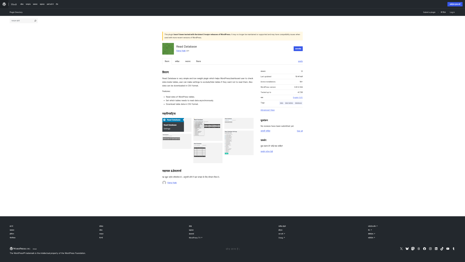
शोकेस (101, 226)
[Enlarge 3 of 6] (219, 121)
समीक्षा (177, 61)
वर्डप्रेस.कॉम (373, 226)
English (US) (298, 97)
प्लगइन (101, 234)
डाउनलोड (298, 49)
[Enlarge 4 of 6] (219, 146)
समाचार (12, 230)
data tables (289, 103)
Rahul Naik (181, 50)
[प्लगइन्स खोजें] (35, 20)
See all (300, 131)
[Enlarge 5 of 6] (250, 121)
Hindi (35, 249)
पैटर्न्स (101, 238)
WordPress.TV (195, 238)
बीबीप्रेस (371, 234)
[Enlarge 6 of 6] (250, 134)
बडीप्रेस (371, 238)
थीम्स (100, 230)
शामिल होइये (282, 226)
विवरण (167, 61)
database (298, 103)
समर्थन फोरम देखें (267, 151)
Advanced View (268, 110)
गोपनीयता (12, 238)
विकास (198, 61)
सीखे (190, 226)
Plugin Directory (16, 12)
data (281, 103)
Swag (282, 238)
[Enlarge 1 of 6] (188, 121)
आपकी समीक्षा (265, 131)
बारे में (11, 226)
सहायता (191, 230)
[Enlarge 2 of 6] (188, 137)
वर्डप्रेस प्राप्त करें (455, 4)
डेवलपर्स (191, 234)
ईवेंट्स (280, 230)
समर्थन (300, 61)
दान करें (282, 234)
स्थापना (187, 61)
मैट (370, 230)
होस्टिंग (12, 234)
